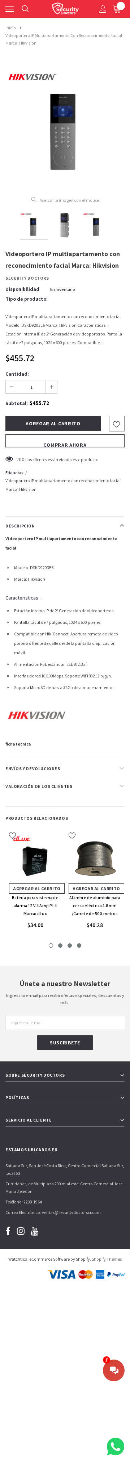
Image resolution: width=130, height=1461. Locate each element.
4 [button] (79, 945)
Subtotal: (16, 403)
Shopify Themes (107, 1259)
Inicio (10, 27)
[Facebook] (7, 1231)
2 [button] (60, 945)
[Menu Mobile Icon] (9, 9)
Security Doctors (27, 278)
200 (20, 459)
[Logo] (65, 7)
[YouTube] (35, 1231)
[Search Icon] (25, 9)
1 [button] (51, 945)
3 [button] (70, 945)
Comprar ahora (64, 444)
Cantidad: (17, 374)
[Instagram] (21, 1231)
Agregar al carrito (37, 888)
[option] (65, 124)
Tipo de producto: (26, 299)
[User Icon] (103, 9)
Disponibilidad (22, 289)
